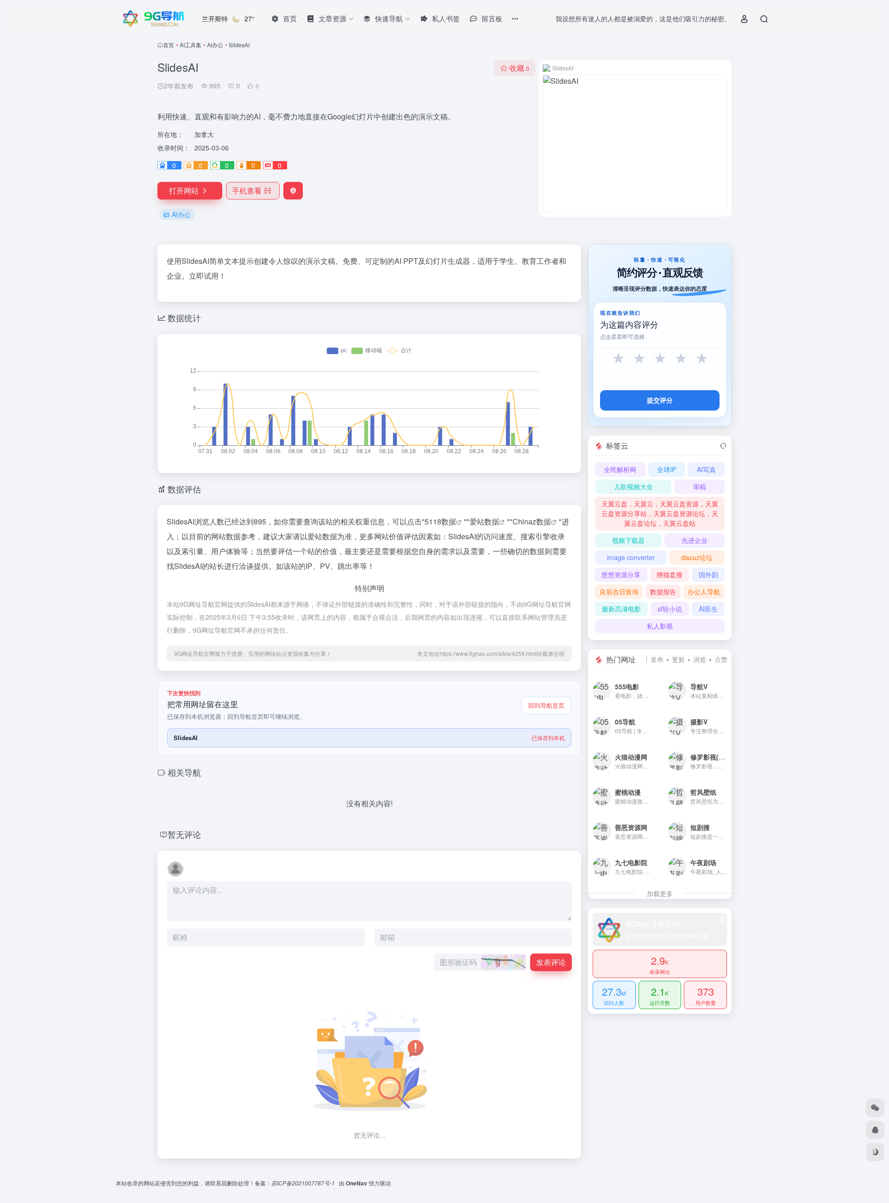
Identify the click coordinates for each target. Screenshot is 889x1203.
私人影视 (660, 625)
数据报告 (663, 591)
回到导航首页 (546, 705)
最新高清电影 (621, 608)
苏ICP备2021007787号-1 (303, 1183)
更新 (678, 659)
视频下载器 (628, 540)
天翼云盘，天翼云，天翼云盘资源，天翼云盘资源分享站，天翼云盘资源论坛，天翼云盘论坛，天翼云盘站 (659, 513)
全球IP (666, 469)
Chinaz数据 (532, 521)
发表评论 (551, 962)
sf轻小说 (669, 608)
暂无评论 (184, 834)
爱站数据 (484, 521)
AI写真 (706, 469)
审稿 (699, 486)
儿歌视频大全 (633, 486)
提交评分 (660, 400)
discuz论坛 (697, 557)
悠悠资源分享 (620, 574)
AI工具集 (190, 45)
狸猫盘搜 (669, 574)
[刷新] (723, 445)
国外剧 (708, 574)
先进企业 (694, 540)
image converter (631, 557)
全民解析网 (620, 469)
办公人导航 (704, 591)
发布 (657, 659)
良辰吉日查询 (619, 591)
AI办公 (215, 45)
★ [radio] (618, 359)
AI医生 (708, 608)
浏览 (699, 659)
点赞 (720, 659)
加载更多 (660, 893)
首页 (168, 45)
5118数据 (440, 521)
